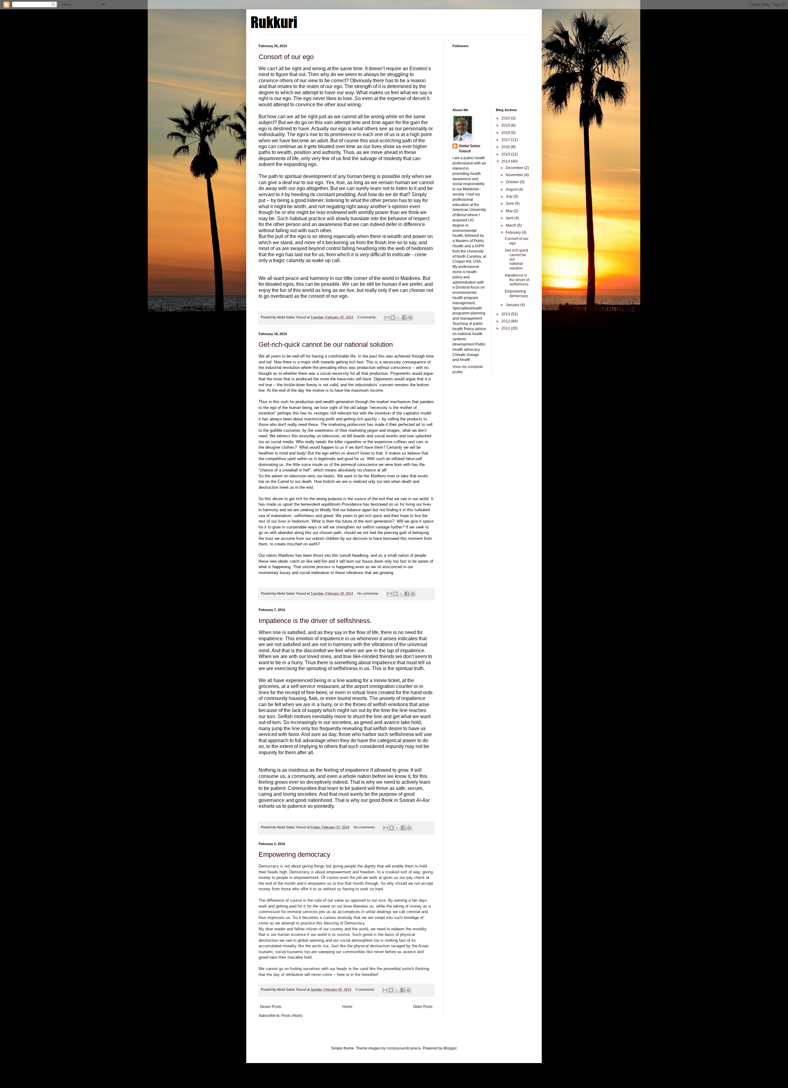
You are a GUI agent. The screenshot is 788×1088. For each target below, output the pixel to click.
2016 (506, 147)
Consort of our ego (286, 57)
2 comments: (366, 989)
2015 (506, 154)
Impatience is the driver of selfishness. (315, 621)
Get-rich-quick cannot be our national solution (326, 344)
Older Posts (422, 1007)
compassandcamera (404, 1048)
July (509, 196)
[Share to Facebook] (404, 317)
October (513, 182)
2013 (506, 314)
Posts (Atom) (292, 1015)
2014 (506, 161)
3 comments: (367, 317)
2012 (506, 321)
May (510, 211)
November (515, 175)
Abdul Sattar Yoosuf (469, 148)
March (511, 225)
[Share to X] (399, 317)
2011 (506, 328)
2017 (506, 140)
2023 (506, 118)
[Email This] (387, 317)
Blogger (450, 1048)
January (513, 305)
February (514, 232)
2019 (506, 125)
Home (347, 1007)
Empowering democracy (294, 854)
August (512, 189)
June (510, 203)
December (515, 168)
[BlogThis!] (393, 317)
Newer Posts (270, 1007)
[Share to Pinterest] (410, 317)
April (510, 218)
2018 (506, 133)
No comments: (368, 593)
